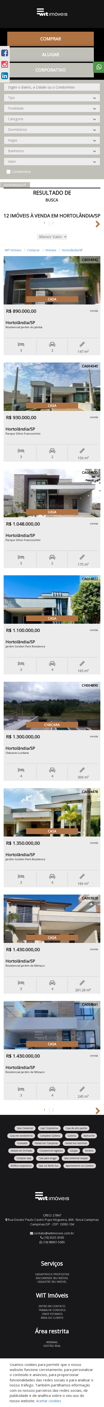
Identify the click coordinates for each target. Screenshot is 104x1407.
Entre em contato (52, 1306)
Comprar (33, 250)
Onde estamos (52, 1314)
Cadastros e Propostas (52, 1274)
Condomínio (21, 172)
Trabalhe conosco (52, 1310)
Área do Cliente (52, 1317)
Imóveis (50, 250)
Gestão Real (52, 1346)
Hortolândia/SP (72, 250)
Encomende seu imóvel (52, 1278)
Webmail (52, 1342)
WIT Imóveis (13, 250)
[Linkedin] (4, 75)
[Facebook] (4, 52)
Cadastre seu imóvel (52, 1281)
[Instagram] (4, 64)
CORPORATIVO (51, 70)
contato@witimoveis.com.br (54, 1233)
